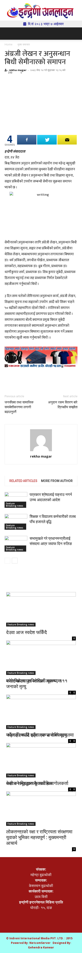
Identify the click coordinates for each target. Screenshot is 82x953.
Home (9, 44)
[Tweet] (46, 140)
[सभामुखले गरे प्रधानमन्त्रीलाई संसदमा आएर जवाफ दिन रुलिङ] (16, 544)
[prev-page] (7, 560)
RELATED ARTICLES (23, 480)
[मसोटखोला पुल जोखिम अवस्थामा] (41, 657)
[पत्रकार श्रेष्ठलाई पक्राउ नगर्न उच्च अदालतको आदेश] (16, 500)
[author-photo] (41, 440)
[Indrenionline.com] (41, 10)
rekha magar (17, 70)
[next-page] (15, 560)
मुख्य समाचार (24, 44)
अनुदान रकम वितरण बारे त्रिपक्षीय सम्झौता (62, 404)
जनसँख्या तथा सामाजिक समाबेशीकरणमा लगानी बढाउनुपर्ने (19, 407)
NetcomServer (40, 943)
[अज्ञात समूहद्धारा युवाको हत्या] (41, 756)
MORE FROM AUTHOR (57, 480)
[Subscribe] (67, 140)
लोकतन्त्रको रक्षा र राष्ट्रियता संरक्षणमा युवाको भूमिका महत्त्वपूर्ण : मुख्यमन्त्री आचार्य (39, 837)
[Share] (26, 140)
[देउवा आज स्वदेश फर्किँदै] (41, 609)
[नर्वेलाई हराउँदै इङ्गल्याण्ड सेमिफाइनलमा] (41, 708)
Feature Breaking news (14, 504)
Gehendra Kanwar (41, 947)
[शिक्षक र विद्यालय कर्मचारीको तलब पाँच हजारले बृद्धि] (16, 522)
